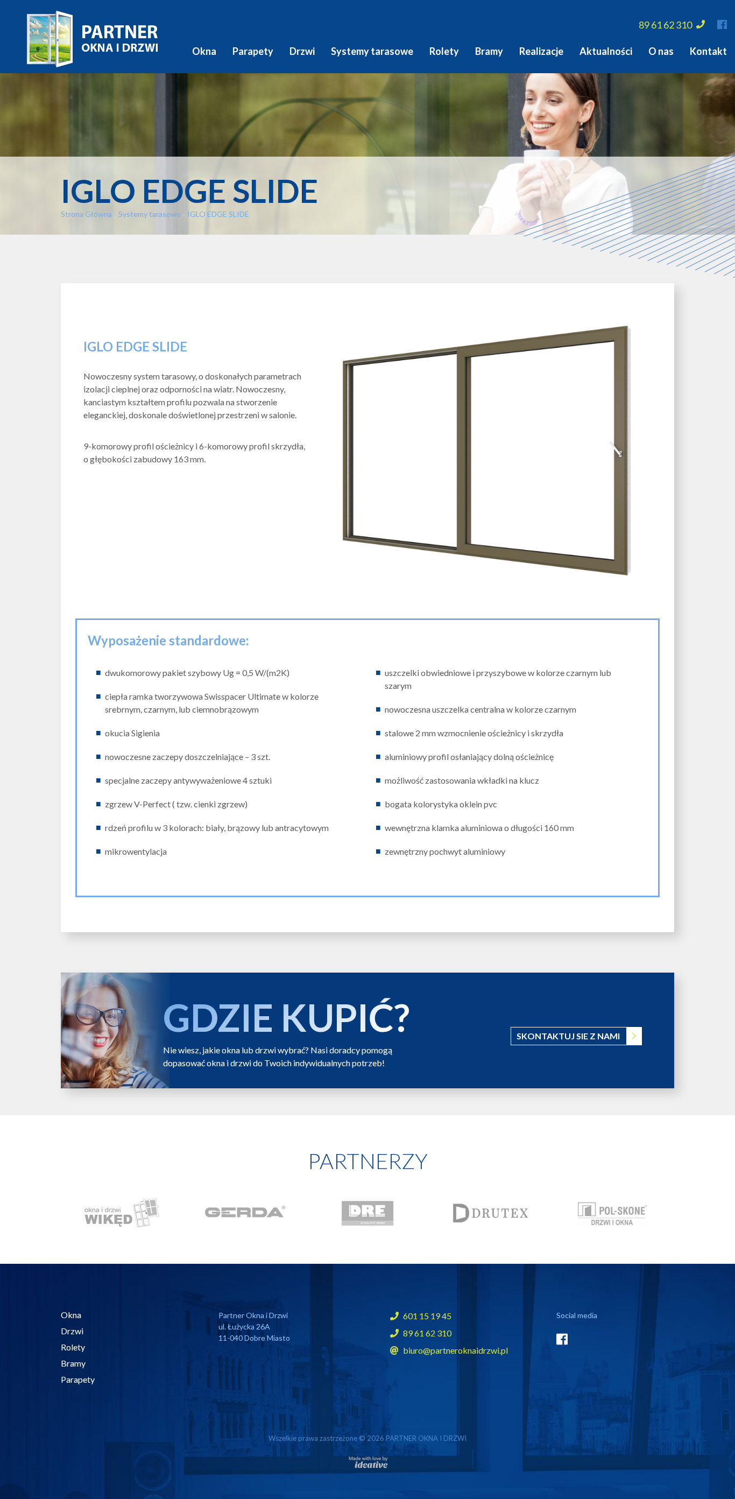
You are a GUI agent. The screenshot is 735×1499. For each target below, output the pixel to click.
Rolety (444, 51)
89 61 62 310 (666, 25)
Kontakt (708, 51)
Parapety (252, 51)
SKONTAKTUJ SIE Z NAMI (568, 1036)
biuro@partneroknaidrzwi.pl (455, 1350)
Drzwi (302, 51)
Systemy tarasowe (372, 51)
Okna (204, 51)
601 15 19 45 (426, 1316)
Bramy (489, 51)
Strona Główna (86, 214)
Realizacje (541, 51)
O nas (661, 51)
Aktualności (605, 51)
